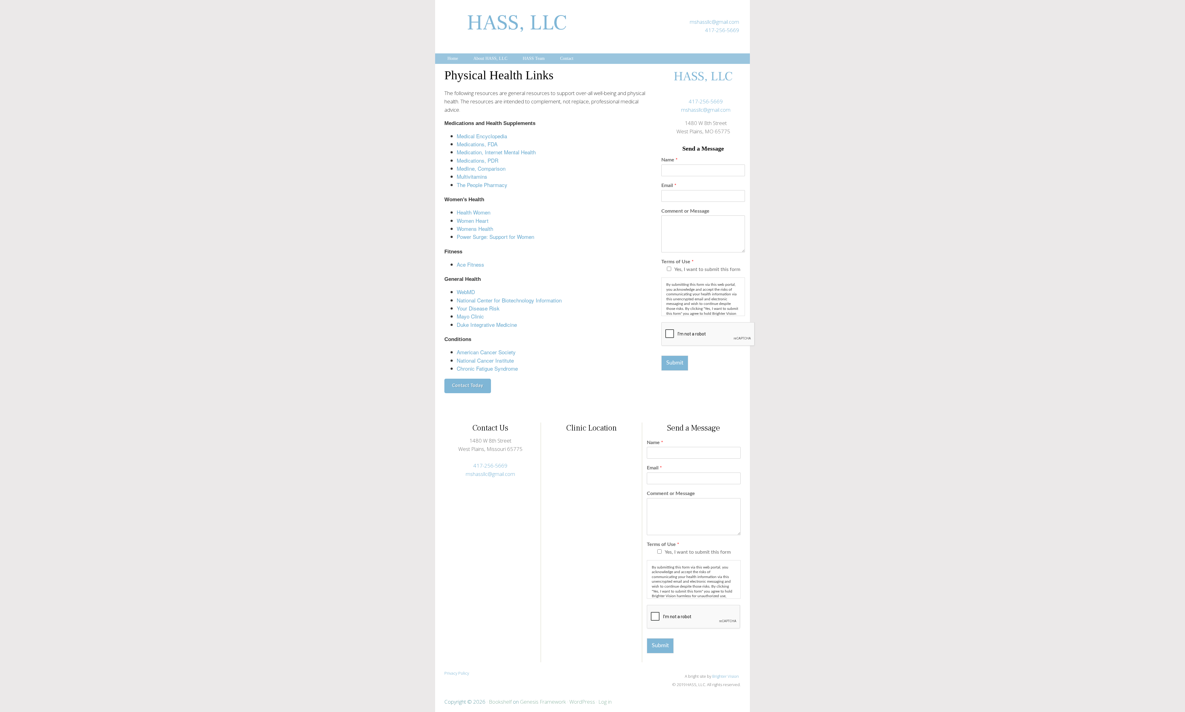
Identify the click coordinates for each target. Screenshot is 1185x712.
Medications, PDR (477, 160)
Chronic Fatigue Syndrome (487, 368)
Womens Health (475, 228)
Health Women (473, 212)
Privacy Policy (456, 673)
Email (668, 185)
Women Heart (473, 220)
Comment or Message (685, 211)
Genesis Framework (543, 701)
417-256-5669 (722, 30)
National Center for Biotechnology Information (509, 300)
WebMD (466, 292)
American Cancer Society (486, 352)
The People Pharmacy (482, 185)
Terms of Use (677, 261)
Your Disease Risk (478, 308)
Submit (674, 363)
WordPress (582, 701)
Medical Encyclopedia (482, 136)
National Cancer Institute (485, 360)
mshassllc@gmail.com (714, 21)
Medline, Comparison (481, 168)
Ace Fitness (470, 264)
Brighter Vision (726, 676)
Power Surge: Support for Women (495, 236)
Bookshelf (500, 701)
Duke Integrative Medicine (487, 324)
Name (669, 159)
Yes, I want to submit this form (707, 269)
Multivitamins (472, 176)
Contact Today (467, 386)
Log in (605, 701)
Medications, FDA (477, 144)
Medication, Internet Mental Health (496, 152)
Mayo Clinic (470, 316)
